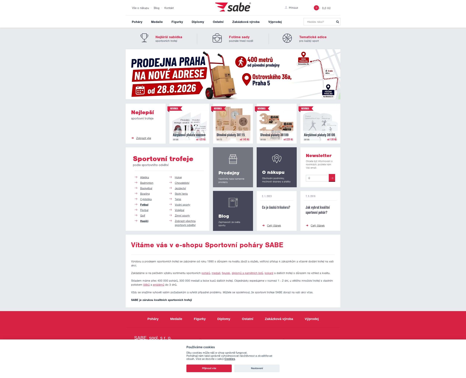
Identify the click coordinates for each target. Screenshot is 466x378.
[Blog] (233, 211)
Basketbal (146, 188)
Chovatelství (182, 183)
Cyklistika (146, 199)
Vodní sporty (182, 205)
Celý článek (274, 225)
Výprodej (275, 22)
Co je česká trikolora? (276, 207)
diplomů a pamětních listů (247, 273)
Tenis (178, 199)
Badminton (146, 183)
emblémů (158, 285)
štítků (146, 285)
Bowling (145, 194)
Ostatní (218, 22)
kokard (269, 273)
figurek (226, 273)
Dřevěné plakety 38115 (231, 135)
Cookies (229, 358)
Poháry (137, 22)
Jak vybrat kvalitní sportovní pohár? (318, 210)
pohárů (206, 273)
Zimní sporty (182, 215)
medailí (216, 273)
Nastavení (257, 368)
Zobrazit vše (143, 138)
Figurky (177, 22)
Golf (142, 215)
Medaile (157, 22)
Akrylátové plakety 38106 (319, 135)
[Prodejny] (233, 167)
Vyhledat (337, 21)
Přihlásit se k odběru (332, 178)
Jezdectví (180, 188)
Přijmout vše (209, 368)
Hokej (178, 177)
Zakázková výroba (246, 22)
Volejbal (179, 210)
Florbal (144, 210)
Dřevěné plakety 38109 (274, 135)
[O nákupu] (277, 167)
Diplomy (198, 22)
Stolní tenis (181, 194)
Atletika (144, 177)
